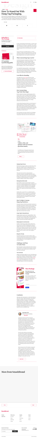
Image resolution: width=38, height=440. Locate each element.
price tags (25, 77)
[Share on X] (27, 25)
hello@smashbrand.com (25, 430)
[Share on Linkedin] (7, 25)
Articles (20, 416)
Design (21, 376)
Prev (5, 405)
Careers (29, 418)
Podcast (20, 421)
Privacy (29, 419)
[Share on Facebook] (17, 25)
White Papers (21, 418)
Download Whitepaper (8, 71)
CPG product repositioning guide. (7, 61)
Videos (20, 419)
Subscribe (27, 287)
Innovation (12, 416)
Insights (3, 9)
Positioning (12, 419)
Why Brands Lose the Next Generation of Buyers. (9, 380)
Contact (29, 416)
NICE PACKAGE (5, 376)
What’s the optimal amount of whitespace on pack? (26, 380)
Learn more (21, 359)
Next (33, 405)
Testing (20, 156)
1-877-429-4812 (24, 429)
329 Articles (26, 315)
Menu (36, 2)
